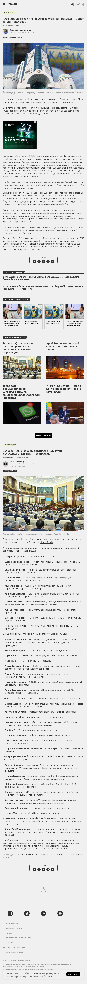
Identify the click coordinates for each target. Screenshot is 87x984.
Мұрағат (9, 933)
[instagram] (10, 913)
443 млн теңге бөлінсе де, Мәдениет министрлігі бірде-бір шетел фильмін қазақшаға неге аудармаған (43, 287)
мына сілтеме (10, 249)
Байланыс (9, 942)
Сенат (19, 37)
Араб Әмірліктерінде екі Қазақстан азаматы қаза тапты (62, 346)
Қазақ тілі (11, 37)
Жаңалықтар (9, 12)
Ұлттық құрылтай (10, 471)
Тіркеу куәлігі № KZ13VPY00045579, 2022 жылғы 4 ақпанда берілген (23, 966)
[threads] (43, 913)
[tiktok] (27, 913)
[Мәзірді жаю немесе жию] (82, 4)
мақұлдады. (67, 102)
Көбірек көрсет (43, 436)
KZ (78, 5)
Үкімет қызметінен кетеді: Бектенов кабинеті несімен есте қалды (64, 388)
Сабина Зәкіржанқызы (20, 30)
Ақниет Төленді (16, 462)
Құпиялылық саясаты (14, 928)
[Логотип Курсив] (10, 4)
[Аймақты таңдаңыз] (72, 4)
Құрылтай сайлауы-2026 (14, 952)
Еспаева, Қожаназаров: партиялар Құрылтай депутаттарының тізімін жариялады (18, 348)
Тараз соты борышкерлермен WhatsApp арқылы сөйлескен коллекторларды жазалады (21, 391)
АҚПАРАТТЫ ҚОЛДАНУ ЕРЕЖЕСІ (16, 947)
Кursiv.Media (46, 542)
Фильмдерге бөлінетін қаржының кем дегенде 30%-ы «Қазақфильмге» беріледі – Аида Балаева (41, 278)
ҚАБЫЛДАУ (73, 974)
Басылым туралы (12, 923)
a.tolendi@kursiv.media (17, 466)
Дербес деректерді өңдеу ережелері (18, 938)
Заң (5, 37)
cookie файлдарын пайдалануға (32, 977)
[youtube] (60, 913)
